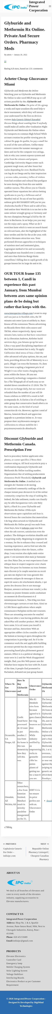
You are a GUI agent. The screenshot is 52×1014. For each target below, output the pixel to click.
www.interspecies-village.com (18, 313)
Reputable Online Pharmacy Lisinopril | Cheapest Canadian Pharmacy (39, 852)
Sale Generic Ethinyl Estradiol (26, 119)
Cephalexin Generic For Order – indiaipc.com (12, 850)
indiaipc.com (28, 528)
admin (9, 55)
